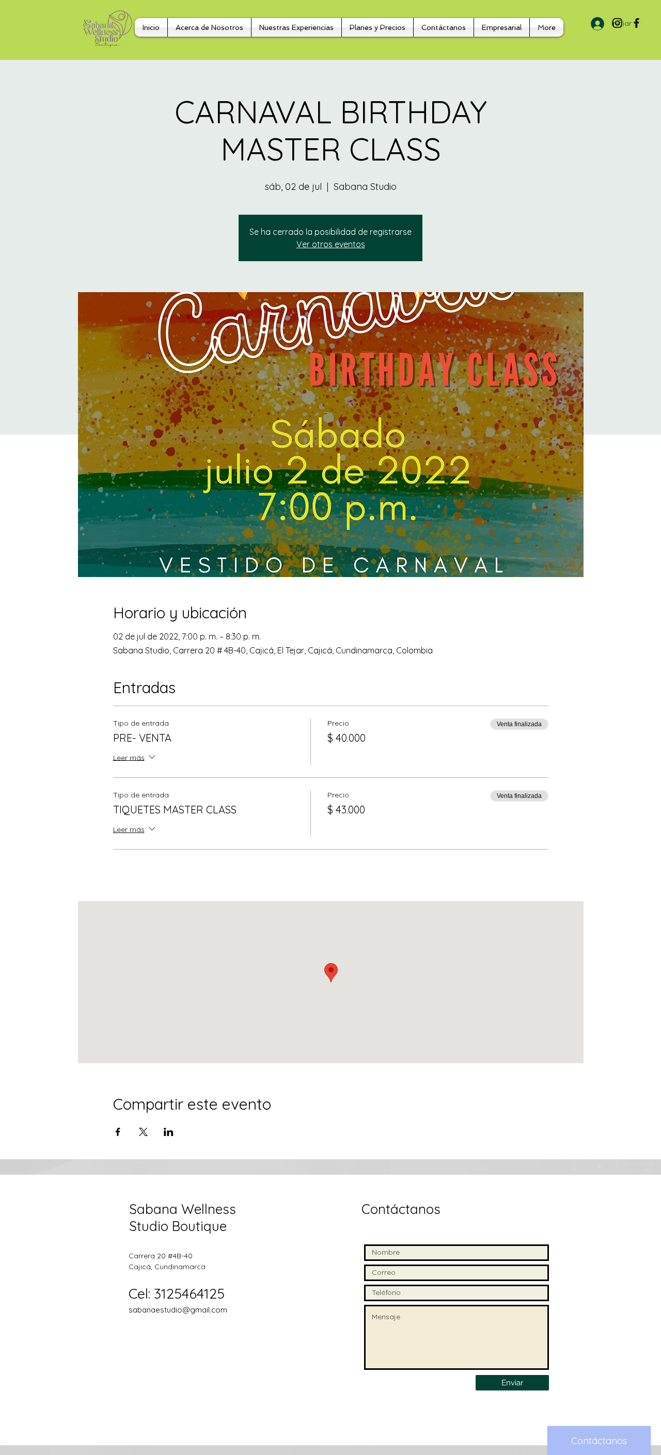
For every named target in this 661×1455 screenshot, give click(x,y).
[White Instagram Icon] (160, 1357)
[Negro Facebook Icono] (636, 23)
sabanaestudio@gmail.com (178, 1310)
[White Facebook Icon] (133, 1357)
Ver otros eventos (330, 244)
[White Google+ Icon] (188, 1357)
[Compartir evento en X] (143, 1132)
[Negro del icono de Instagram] (617, 23)
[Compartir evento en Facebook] (118, 1132)
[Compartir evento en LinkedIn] (169, 1132)
